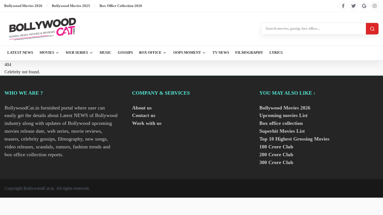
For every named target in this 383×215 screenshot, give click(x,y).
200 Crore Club (276, 154)
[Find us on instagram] (374, 6)
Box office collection (281, 123)
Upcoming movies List (283, 115)
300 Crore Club (276, 162)
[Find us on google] (364, 6)
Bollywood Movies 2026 (23, 6)
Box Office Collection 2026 (121, 6)
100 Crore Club (276, 146)
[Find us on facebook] (343, 6)
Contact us (143, 115)
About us (142, 108)
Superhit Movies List (282, 131)
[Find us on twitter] (353, 6)
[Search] (372, 28)
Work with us (146, 123)
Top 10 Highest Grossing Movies (294, 139)
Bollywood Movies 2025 (71, 6)
